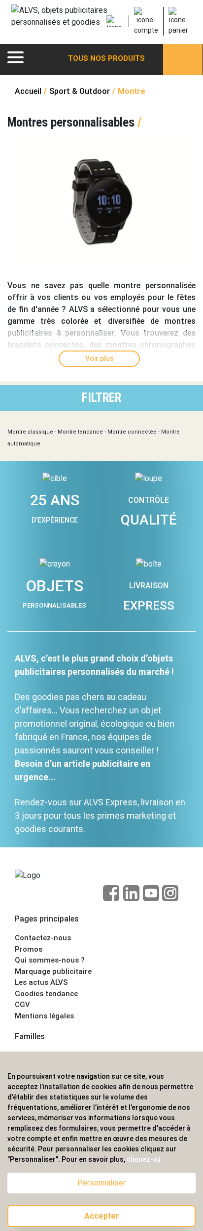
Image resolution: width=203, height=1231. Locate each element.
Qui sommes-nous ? (50, 960)
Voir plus (99, 358)
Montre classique (30, 432)
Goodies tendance (46, 993)
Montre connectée (132, 432)
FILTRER (101, 398)
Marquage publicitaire (53, 971)
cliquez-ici (143, 1159)
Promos (28, 949)
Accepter (101, 1216)
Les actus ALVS (41, 982)
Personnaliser (101, 1182)
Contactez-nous (43, 937)
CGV (22, 1004)
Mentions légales (44, 1015)
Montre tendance (80, 432)
